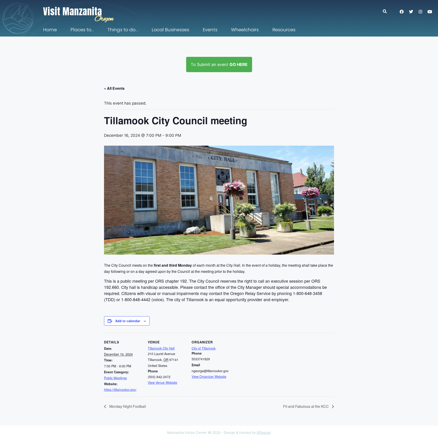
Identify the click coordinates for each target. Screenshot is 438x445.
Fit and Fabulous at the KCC (306, 406)
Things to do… (122, 29)
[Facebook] (402, 12)
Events (210, 29)
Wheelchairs (245, 29)
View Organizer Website (209, 376)
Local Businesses (170, 29)
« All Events (114, 88)
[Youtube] (430, 12)
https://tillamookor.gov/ (120, 389)
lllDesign (264, 432)
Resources (283, 29)
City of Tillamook (204, 348)
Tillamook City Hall (161, 348)
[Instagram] (420, 12)
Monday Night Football (127, 406)
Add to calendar (127, 321)
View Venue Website (162, 382)
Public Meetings (115, 378)
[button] (387, 11)
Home (50, 29)
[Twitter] (411, 12)
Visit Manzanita (72, 11)
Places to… (82, 29)
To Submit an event (219, 64)
